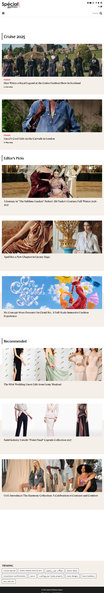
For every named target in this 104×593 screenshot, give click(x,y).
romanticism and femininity (14, 576)
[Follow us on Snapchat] (101, 3)
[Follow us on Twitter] (98, 3)
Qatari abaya (72, 570)
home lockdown (88, 576)
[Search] (99, 13)
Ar (99, 6)
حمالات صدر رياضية (54, 570)
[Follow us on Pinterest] (88, 3)
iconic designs (72, 576)
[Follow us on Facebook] (96, 3)
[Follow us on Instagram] (93, 3)
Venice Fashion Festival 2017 (31, 570)
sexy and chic (8, 581)
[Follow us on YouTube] (90, 3)
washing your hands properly (51, 576)
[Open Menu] (3, 13)
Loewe (32, 576)
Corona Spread (9, 570)
